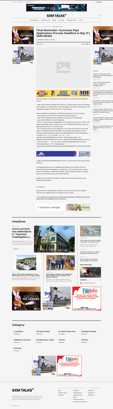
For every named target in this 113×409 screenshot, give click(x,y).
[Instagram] (98, 2)
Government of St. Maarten (80, 401)
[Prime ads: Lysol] (23, 35)
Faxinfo (54, 20)
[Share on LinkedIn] (89, 44)
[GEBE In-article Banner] (63, 154)
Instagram (90, 392)
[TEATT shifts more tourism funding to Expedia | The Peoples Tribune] (90, 231)
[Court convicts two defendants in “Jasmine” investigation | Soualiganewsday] (54, 239)
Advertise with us (62, 392)
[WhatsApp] (100, 2)
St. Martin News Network (45, 26)
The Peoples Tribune (71, 20)
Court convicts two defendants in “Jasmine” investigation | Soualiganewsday (22, 232)
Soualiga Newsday (45, 20)
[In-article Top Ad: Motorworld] (63, 93)
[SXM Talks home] (56, 15)
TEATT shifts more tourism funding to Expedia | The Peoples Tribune (90, 241)
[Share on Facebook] (85, 44)
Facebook (90, 390)
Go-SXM (81, 20)
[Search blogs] (95, 2)
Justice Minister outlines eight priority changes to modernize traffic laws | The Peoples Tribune (90, 260)
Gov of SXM (61, 20)
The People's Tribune (78, 399)
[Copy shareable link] (82, 44)
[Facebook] (96, 2)
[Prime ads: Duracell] (26, 299)
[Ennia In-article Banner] (63, 207)
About (59, 390)
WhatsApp (90, 395)
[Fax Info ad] (86, 299)
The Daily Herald (34, 20)
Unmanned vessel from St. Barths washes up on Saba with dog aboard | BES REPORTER (90, 252)
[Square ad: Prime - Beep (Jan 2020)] (56, 299)
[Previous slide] (98, 265)
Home (37, 26)
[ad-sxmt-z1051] (23, 55)
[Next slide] (100, 265)
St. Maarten (61, 395)
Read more (16, 248)
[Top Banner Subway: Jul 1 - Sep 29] (56, 7)
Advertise (13, 2)
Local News (52, 39)
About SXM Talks (20, 2)
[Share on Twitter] (87, 44)
